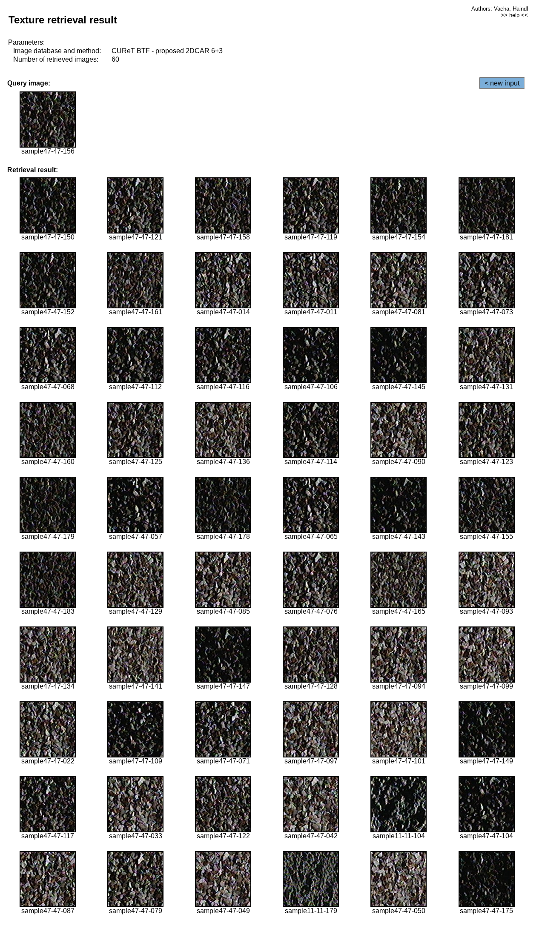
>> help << (514, 15)
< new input (502, 83)
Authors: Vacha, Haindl (499, 9)
